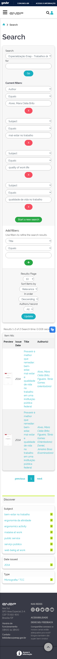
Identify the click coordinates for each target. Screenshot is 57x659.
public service (12, 538)
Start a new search (28, 219)
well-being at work (14, 550)
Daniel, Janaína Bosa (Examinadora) (45, 449)
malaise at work (13, 532)
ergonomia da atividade (17, 520)
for (7, 60)
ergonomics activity (15, 526)
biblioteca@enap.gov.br (14, 637)
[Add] (28, 262)
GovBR (5, 3)
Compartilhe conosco (41, 626)
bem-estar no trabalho (17, 514)
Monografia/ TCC (14, 579)
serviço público (13, 544)
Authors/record (28, 303)
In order (28, 293)
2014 (7, 564)
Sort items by (28, 283)
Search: (9, 50)
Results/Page (28, 273)
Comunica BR (23, 3)
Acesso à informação (45, 3)
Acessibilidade (39, 617)
